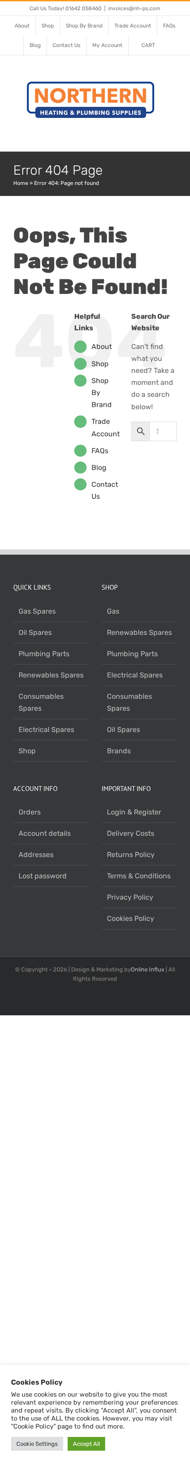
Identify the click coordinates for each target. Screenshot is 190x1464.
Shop (100, 364)
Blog (98, 467)
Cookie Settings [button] (37, 1444)
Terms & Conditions (139, 876)
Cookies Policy (130, 918)
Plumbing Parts (44, 654)
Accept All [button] (86, 1444)
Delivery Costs (130, 833)
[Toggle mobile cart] (157, 137)
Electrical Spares (46, 729)
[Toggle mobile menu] (173, 137)
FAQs (99, 450)
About (101, 346)
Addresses (36, 854)
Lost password (43, 876)
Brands (119, 751)
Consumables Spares (41, 702)
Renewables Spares (51, 675)
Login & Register (134, 812)
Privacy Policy (130, 897)
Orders (30, 812)
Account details (45, 833)
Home (20, 183)
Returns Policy (131, 854)
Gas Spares (37, 611)
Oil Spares (35, 632)
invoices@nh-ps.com (134, 8)
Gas (113, 611)
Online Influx (147, 969)
